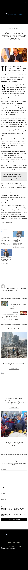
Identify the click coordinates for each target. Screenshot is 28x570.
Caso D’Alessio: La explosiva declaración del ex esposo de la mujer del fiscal (14, 402)
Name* (3, 487)
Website (3, 499)
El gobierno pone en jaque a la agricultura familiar (18, 305)
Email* (3, 493)
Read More (14, 368)
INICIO (9, 542)
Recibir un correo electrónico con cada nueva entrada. (13, 515)
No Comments (8, 43)
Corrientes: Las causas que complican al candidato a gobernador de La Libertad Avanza (17, 241)
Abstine (9, 285)
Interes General (14, 28)
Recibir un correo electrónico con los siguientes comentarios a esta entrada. (12, 509)
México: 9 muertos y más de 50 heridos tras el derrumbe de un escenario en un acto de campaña (10, 317)
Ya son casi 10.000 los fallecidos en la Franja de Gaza (14, 364)
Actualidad (9, 398)
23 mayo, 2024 (20, 43)
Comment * (4, 469)
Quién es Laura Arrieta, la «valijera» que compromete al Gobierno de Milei (6, 258)
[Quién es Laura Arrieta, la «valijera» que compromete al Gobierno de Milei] (6, 252)
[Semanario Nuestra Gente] (14, 14)
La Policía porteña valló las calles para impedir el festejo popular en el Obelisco (6, 240)
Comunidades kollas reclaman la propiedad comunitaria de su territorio (14, 443)
